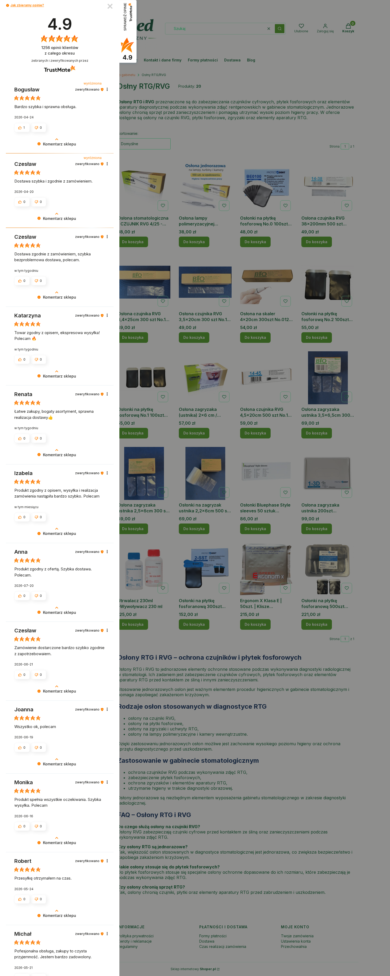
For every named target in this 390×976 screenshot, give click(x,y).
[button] (7, 5)
